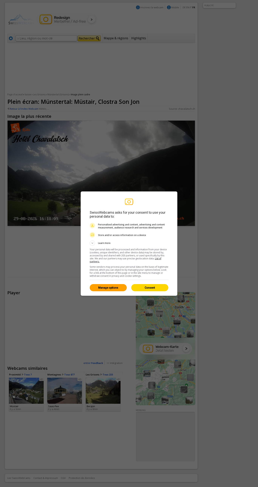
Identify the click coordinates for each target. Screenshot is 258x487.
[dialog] (129, 243)
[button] (129, 243)
